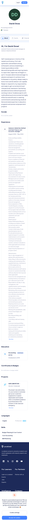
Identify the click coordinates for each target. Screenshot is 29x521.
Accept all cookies (14, 517)
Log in (18, 2)
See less (11, 339)
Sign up (24, 2)
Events (16, 38)
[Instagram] (13, 461)
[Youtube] (22, 461)
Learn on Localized (7, 474)
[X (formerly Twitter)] (8, 461)
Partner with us (19, 474)
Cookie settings (14, 512)
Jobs (3, 479)
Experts (4, 482)
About (6, 38)
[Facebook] (17, 461)
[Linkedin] (3, 461)
